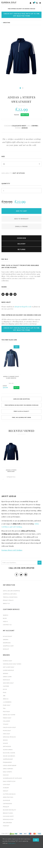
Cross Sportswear (9, 765)
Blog (5, 618)
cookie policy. (12, 843)
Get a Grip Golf (8, 667)
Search (5, 615)
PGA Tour (6, 711)
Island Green (8, 749)
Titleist (5, 724)
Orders (5, 639)
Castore (6, 686)
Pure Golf (6, 705)
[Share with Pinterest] (15, 294)
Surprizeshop (8, 759)
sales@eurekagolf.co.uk (22, 307)
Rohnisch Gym (8, 819)
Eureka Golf (7, 660)
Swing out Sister (9, 714)
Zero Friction (8, 797)
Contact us (7, 624)
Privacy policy (8, 600)
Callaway (6, 721)
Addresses (7, 642)
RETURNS (21, 249)
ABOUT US (6, 603)
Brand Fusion (8, 813)
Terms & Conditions (10, 597)
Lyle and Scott (8, 816)
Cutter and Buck (9, 794)
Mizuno (6, 775)
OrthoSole (7, 746)
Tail (4, 708)
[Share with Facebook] (7, 294)
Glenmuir (6, 800)
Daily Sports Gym (9, 781)
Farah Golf (7, 718)
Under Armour (8, 670)
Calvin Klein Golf (9, 727)
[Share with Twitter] (3, 294)
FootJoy (6, 825)
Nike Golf (6, 733)
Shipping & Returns (10, 594)
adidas (5, 673)
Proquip (6, 806)
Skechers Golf (8, 683)
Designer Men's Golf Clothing (12, 550)
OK (36, 840)
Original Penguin (9, 737)
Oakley (5, 791)
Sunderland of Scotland (12, 778)
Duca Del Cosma (9, 753)
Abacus (5, 699)
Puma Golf (7, 730)
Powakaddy (7, 762)
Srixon (5, 740)
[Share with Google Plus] (11, 294)
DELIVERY (22, 244)
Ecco (5, 689)
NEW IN (5, 621)
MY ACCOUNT (7, 636)
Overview (21, 238)
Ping (4, 692)
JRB (4, 695)
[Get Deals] (40, 563)
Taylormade (7, 822)
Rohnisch (6, 680)
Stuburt (6, 787)
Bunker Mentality (9, 810)
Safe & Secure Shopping (11, 590)
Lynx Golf (6, 784)
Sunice (5, 743)
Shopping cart (8, 646)
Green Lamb (7, 676)
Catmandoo (7, 803)
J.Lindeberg (7, 702)
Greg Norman (8, 768)
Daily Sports (7, 772)
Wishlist (6, 649)
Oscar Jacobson (9, 756)
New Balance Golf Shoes (12, 664)
